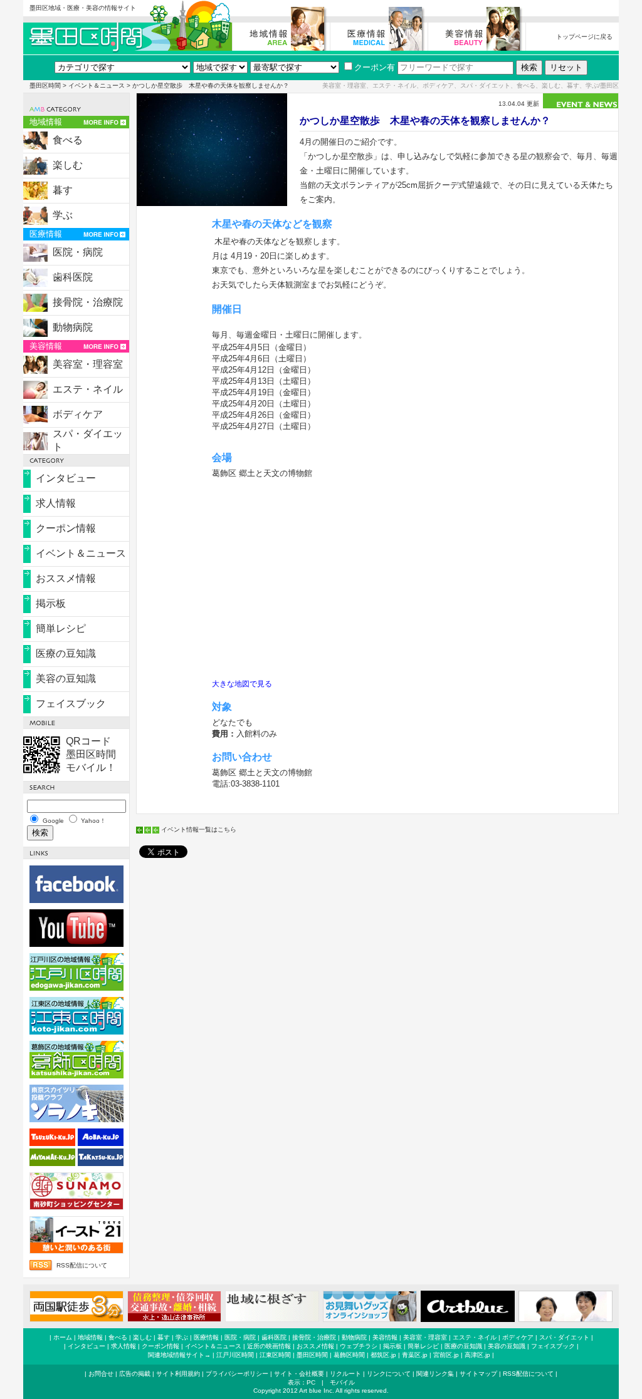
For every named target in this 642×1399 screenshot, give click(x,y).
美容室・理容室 (88, 364)
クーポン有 (374, 67)
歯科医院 (73, 277)
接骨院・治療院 (88, 302)
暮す (63, 190)
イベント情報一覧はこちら (198, 829)
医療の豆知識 (66, 653)
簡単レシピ (61, 628)
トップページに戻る (584, 36)
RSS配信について (81, 1265)
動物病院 (73, 327)
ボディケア (78, 414)
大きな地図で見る (242, 683)
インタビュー (66, 478)
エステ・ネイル (88, 389)
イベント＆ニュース (96, 85)
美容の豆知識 (66, 678)
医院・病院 (78, 252)
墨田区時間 (45, 85)
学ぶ (63, 215)
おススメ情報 (66, 578)
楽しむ (68, 165)
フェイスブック (71, 703)
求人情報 (56, 503)
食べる (68, 140)
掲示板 (51, 603)
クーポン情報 (66, 528)
